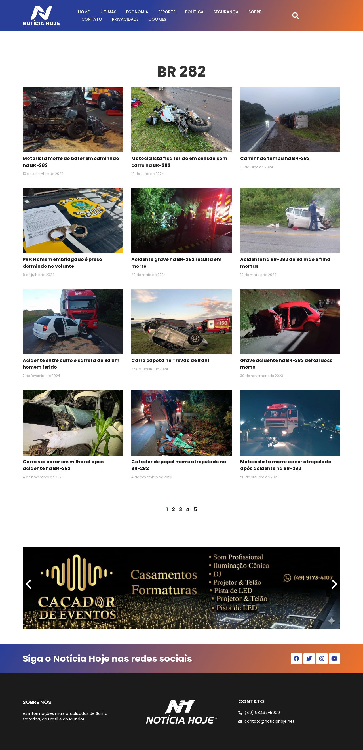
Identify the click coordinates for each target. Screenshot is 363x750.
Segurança (226, 12)
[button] (295, 15)
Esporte (166, 12)
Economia (137, 12)
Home (84, 12)
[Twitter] (309, 658)
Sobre (254, 12)
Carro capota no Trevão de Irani (170, 360)
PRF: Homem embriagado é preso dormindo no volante (62, 262)
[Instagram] (322, 658)
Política (194, 12)
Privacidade (125, 19)
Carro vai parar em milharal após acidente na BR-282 (63, 465)
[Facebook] (296, 658)
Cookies (157, 19)
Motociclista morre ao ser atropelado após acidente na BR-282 (285, 465)
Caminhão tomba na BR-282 (275, 158)
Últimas (108, 12)
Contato (91, 19)
